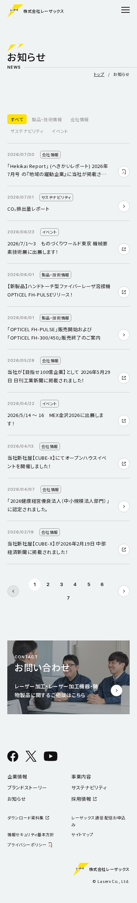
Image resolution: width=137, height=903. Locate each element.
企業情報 (17, 776)
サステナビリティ (89, 787)
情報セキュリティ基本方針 (30, 834)
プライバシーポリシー (27, 844)
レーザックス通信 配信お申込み (98, 821)
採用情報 (81, 798)
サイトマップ (82, 834)
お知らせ (16, 798)
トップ (99, 74)
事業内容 (81, 776)
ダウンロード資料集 (25, 817)
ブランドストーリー (27, 787)
